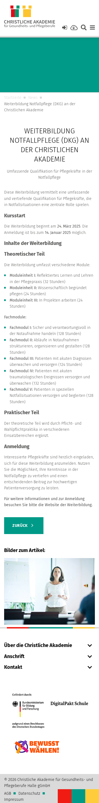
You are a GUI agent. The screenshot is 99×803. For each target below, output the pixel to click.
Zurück (20, 525)
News (33, 97)
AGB (7, 793)
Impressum (14, 799)
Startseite (12, 97)
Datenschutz (29, 793)
